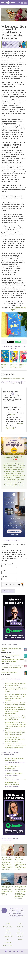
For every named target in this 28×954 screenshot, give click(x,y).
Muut (22, 378)
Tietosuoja (8, 942)
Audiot (8, 923)
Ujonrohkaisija (16, 383)
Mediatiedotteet (8, 936)
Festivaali (20, 927)
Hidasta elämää (8, 2)
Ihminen (11, 378)
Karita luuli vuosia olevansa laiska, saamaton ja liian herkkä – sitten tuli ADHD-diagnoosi (15, 717)
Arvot (20, 923)
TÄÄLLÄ (20, 423)
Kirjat (8, 930)
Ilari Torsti (4, 894)
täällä (24, 917)
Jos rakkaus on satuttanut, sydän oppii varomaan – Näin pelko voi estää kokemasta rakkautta (15, 732)
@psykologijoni (11, 428)
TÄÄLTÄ (12, 415)
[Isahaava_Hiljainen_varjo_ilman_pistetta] (14, 618)
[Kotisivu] (12, 393)
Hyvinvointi (6, 378)
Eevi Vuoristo (17, 869)
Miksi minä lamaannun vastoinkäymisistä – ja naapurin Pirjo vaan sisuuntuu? (15, 739)
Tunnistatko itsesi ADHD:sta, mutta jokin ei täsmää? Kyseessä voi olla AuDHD (16, 689)
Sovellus (20, 936)
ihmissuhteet (6, 381)
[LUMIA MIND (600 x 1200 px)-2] (14, 514)
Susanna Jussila (18, 898)
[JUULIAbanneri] (14, 812)
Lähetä (18, 341)
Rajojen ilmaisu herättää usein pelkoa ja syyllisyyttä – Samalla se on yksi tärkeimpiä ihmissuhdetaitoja (20, 862)
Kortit (20, 930)
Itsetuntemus (17, 378)
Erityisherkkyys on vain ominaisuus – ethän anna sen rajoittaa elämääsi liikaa (7, 890)
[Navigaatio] (25, 3)
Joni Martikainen (9, 374)
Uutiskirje (8, 933)
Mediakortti (20, 933)
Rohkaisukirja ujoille (18, 309)
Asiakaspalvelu (7, 927)
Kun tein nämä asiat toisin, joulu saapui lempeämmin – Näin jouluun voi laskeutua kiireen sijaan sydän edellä (7, 862)
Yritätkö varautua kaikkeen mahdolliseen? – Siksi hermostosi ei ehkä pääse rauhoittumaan (15, 745)
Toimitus (20, 939)
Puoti (7, 939)
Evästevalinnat (7, 945)
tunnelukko (9, 383)
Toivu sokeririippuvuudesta (13, 773)
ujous (22, 383)
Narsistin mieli (9, 778)
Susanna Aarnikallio (6, 869)
